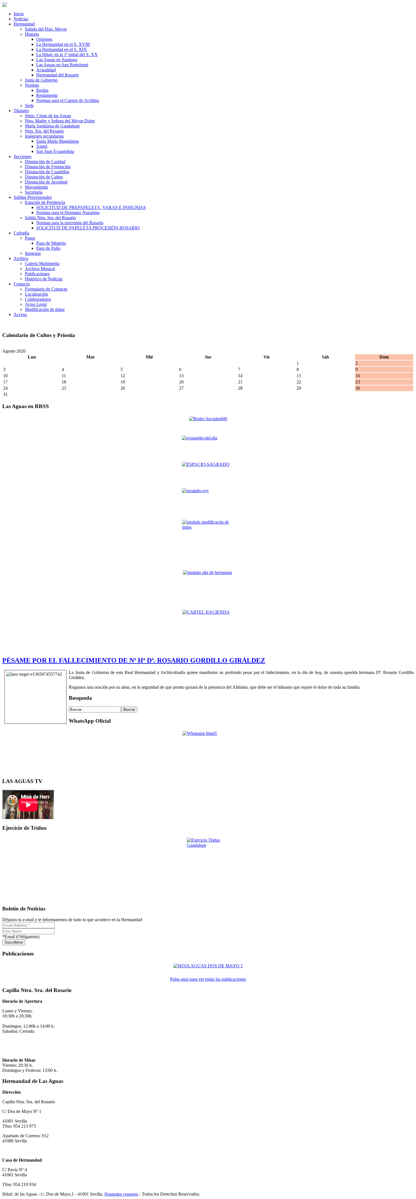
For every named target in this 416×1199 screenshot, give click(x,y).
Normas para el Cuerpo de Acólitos (67, 100)
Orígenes (44, 39)
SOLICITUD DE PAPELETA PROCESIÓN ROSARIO (88, 227)
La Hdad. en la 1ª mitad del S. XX (67, 54)
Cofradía (21, 233)
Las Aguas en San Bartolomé (62, 64)
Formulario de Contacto (46, 289)
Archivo (21, 258)
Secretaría (33, 192)
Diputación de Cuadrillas (47, 171)
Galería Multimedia (42, 263)
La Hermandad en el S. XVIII (63, 44)
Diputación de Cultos (44, 176)
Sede (29, 105)
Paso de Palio (48, 248)
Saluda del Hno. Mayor (46, 29)
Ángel (41, 146)
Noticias (21, 18)
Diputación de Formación (47, 166)
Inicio (19, 13)
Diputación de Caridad (45, 161)
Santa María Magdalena (57, 141)
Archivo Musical (40, 268)
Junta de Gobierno (41, 80)
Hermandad (24, 24)
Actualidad (46, 69)
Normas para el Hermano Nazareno (68, 212)
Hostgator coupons (121, 1194)
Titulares (21, 110)
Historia (32, 34)
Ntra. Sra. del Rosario (44, 131)
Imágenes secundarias (44, 136)
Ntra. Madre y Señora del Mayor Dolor (60, 120)
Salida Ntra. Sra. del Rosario (50, 217)
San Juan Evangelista (55, 151)
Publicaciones (37, 273)
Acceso (20, 314)
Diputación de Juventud (46, 182)
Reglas (42, 90)
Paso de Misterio (51, 243)
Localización (36, 294)
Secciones (22, 156)
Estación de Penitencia (45, 202)
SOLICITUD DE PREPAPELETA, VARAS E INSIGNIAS (91, 207)
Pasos (30, 238)
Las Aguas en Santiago (56, 59)
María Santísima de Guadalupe (52, 125)
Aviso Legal (36, 304)
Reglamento (47, 95)
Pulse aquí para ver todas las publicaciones (208, 979)
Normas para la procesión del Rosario (69, 222)
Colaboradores (38, 299)
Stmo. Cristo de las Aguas (48, 115)
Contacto (22, 283)
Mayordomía (36, 187)
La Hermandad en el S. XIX (61, 49)
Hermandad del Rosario (57, 74)
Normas (32, 85)
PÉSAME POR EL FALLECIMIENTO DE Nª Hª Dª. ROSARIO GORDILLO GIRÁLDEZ (133, 660)
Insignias (33, 253)
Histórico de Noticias (44, 278)
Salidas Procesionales (33, 197)
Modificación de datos (45, 309)
